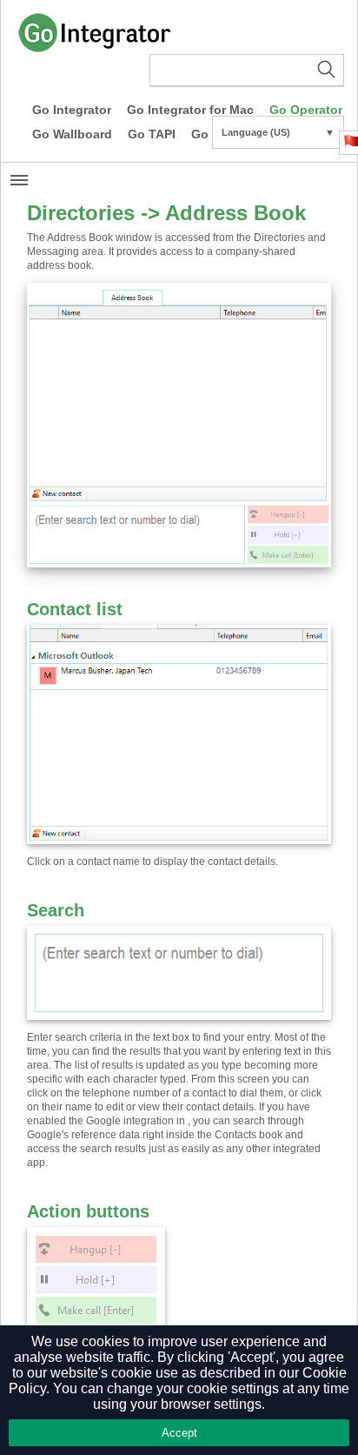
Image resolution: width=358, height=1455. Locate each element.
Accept (179, 1432)
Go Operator (305, 110)
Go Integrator (71, 110)
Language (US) (278, 132)
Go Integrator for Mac (190, 110)
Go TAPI (152, 134)
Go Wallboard (72, 134)
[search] (246, 70)
